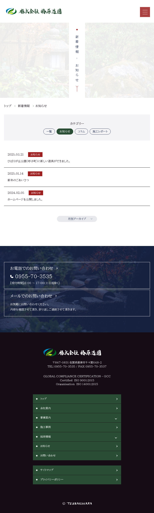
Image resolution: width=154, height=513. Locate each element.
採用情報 (45, 436)
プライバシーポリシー (51, 479)
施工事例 (45, 427)
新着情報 (24, 105)
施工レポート (100, 131)
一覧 (49, 131)
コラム (81, 131)
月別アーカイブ (77, 219)
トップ (7, 105)
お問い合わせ (48, 455)
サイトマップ (46, 470)
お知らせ (41, 105)
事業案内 (45, 417)
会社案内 (45, 408)
